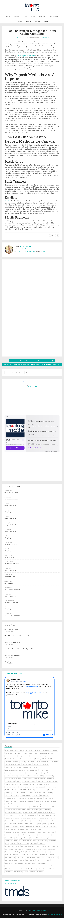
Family (24, 778)
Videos (45, 869)
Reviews (15, 835)
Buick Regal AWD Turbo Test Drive (44, 759)
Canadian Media (31, 761)
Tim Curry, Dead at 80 (10, 544)
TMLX (43, 852)
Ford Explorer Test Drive (42, 784)
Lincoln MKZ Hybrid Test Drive (46, 812)
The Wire (28, 852)
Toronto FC (20, 857)
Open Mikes (15, 826)
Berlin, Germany (33, 753)
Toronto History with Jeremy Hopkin (34, 857)
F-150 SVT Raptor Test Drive (13, 778)
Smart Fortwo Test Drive (40, 840)
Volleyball (51, 869)
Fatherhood (50, 778)
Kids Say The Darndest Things (13, 812)
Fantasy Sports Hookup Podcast (36, 778)
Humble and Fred (9, 804)
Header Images (44, 795)
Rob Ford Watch (9, 838)
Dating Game (36, 773)
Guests (33, 16)
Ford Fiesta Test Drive (11, 787)
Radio (44, 832)
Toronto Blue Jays (10, 857)
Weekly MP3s (8, 871)
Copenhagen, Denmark (11, 773)
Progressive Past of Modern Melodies (15, 832)
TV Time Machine (31, 869)
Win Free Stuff (18, 871)
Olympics (7, 826)
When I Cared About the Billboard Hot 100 (16, 636)
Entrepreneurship (49, 776)
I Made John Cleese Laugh (12, 642)
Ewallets (8, 201)
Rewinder (22, 835)
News (39, 823)
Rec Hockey (8, 835)
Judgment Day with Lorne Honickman (15, 809)
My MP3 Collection (23, 823)
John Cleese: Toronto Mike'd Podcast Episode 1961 (19, 649)
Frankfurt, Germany (41, 790)
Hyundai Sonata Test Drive (12, 807)
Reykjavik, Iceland (31, 835)
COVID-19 (22, 773)
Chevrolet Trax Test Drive (30, 767)
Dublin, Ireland (53, 773)
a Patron (42, 251)
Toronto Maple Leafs (52, 857)
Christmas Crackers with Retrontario (15, 770)
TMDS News (36, 852)
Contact (37, 21)
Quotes (39, 832)
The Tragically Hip (19, 852)
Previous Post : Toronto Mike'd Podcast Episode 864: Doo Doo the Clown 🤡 (32, 361)
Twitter (40, 869)
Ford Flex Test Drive (24, 787)
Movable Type (46, 821)
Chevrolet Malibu (26, 764)
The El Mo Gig (9, 849)
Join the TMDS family (10, 883)
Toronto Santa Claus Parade (12, 866)
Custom (29, 773)
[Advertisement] (32, 400)
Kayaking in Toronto (32, 809)
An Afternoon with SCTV (11, 563)
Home (8, 16)
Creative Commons (41, 910)
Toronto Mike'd (31, 251)
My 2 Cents (13, 823)
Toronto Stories (26, 866)
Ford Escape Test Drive (11, 784)
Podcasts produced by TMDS (12, 880)
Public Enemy (31, 832)
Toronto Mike (20, 37)
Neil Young (33, 823)
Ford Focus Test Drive (38, 787)
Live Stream (18, 21)
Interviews (47, 807)
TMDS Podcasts (53, 16)
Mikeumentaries (16, 821)
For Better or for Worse (28, 781)
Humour (18, 804)
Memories (52, 818)
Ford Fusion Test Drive (52, 787)
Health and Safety (10, 798)
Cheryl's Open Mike (10, 505)
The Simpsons (51, 849)
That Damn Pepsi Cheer (27, 846)
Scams (32, 838)
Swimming (13, 843)
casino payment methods (26, 56)
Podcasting (21, 829)
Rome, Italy (19, 838)
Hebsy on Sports (21, 798)
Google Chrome (47, 792)
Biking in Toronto (23, 756)
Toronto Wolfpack (49, 866)
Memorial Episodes (42, 818)
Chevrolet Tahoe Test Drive (40, 764)
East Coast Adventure (11, 776)
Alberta (22, 750)
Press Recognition (36, 829)
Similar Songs (8, 840)
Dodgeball (45, 773)
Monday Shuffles (36, 821)
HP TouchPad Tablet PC (51, 801)
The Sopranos (9, 852)
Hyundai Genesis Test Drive (30, 804)
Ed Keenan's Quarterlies (25, 776)
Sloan (15, 840)
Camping (22, 761)
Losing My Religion (31, 815)
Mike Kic (7, 821)
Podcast (25, 16)
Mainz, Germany (50, 815)
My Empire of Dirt (9, 557)
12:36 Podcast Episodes (11, 750)
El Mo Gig (28, 21)
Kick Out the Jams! (45, 809)
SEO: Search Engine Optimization (44, 838)
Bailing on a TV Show (10, 583)
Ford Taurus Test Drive (11, 790)
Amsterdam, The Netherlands (43, 750)
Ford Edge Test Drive (51, 781)
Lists (23, 815)
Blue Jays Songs (42, 756)
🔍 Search (46, 21)
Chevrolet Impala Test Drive (12, 764)
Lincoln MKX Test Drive (29, 812)
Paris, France (53, 826)
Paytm (7, 829)
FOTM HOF (42, 16)
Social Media (52, 840)
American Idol (29, 750)
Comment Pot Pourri (32, 770)
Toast (48, 852)
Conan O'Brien (44, 770)
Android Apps (8, 753)
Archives (16, 16)
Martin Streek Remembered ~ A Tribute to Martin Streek (20, 818)
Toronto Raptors (41, 863)
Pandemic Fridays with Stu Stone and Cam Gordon (34, 826)
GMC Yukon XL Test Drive (19, 792)
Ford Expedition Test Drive (27, 784)
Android (55, 750)
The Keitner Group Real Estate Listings (35, 849)
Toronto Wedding (37, 866)
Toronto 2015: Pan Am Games (29, 854)
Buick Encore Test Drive (26, 759)
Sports (7, 843)
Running (26, 838)
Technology (33, 843)
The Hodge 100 (19, 849)
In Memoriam (25, 807)
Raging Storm (51, 832)
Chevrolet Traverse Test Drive (13, 767)
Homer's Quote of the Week (25, 801)
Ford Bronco (40, 781)
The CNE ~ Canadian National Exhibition (47, 846)
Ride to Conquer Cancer (44, 835)
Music (6, 823)
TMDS (19, 251)
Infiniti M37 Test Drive (37, 807)
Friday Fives (51, 790)
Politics (27, 829)
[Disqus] (32, 285)
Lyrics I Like (41, 815)
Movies (54, 821)
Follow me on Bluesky (13, 673)
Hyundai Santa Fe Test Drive (47, 804)
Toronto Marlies (30, 860)
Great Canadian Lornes (11, 492)
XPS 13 (26, 871)
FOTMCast (31, 790)
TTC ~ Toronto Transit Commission (14, 869)
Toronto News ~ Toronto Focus (14, 863)
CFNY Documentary (42, 761)
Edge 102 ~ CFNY (38, 776)
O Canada (51, 823)
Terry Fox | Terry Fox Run (12, 846)
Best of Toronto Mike (11, 756)
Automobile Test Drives (20, 753)
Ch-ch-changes (54, 761)
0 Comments (45, 37)
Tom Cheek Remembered (12, 854)
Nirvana (45, 823)
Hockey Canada (48, 798)
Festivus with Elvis (10, 781)
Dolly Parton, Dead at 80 (11, 602)
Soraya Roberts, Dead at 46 (12, 589)
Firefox (18, 781)
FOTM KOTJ (23, 790)
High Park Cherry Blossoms (35, 798)
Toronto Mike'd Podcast (43, 860)
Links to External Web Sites (12, 815)
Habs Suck (35, 795)
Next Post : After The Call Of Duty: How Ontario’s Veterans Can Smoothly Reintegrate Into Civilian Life (31, 364)
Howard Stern (39, 801)
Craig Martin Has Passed (11, 525)
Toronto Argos (43, 854)
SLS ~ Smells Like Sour (25, 840)
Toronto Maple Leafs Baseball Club (14, 860)
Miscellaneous (26, 821)
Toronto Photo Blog (30, 863)
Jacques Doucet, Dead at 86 (12, 655)
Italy (53, 807)
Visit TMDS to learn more (55, 914)
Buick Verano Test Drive (11, 761)
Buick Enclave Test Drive (11, 759)
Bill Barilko (33, 756)
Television (41, 843)
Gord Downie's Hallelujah (12, 795)
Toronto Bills (52, 854)
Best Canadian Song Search (47, 753)
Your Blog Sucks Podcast (36, 871)
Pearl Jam (13, 829)
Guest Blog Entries (26, 795)
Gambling (7, 792)
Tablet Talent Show (23, 843)
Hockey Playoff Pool (10, 801)
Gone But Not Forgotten (34, 792)
